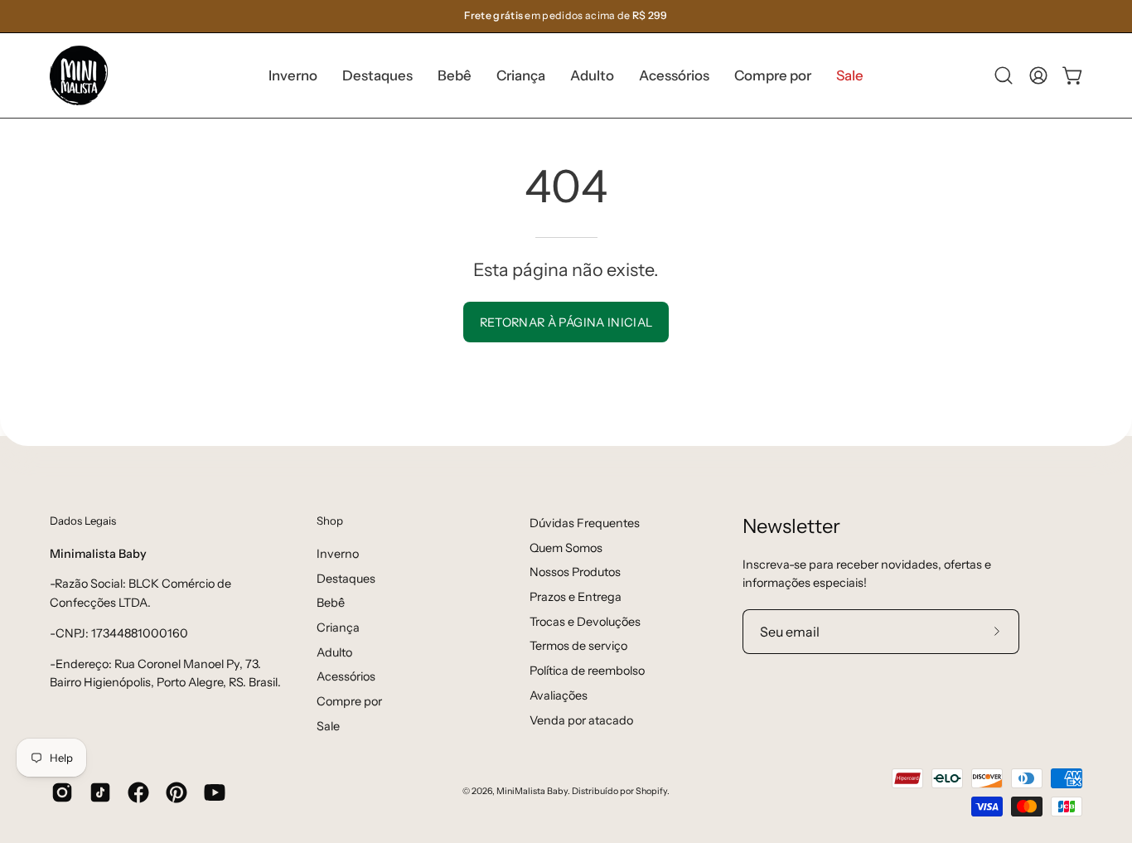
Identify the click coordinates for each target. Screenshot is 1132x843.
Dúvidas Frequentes (585, 523)
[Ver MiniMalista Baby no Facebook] (138, 792)
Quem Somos (566, 547)
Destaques (346, 577)
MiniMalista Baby (532, 791)
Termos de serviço (578, 645)
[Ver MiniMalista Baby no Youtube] (214, 792)
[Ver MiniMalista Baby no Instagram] (62, 792)
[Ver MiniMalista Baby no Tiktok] (100, 792)
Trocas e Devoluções (585, 621)
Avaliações (559, 695)
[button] (377, 75)
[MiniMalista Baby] (79, 75)
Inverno (338, 553)
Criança (338, 627)
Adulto (334, 651)
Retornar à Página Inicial (566, 322)
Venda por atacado (581, 720)
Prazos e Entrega (576, 596)
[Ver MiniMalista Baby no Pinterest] (176, 792)
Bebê (331, 602)
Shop (330, 520)
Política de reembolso (587, 670)
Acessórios (346, 676)
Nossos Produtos (575, 571)
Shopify (651, 791)
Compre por (349, 701)
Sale (328, 725)
